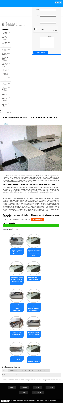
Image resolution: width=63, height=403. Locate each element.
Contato (24, 392)
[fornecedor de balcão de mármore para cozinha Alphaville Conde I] (33, 240)
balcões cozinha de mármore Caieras (33, 278)
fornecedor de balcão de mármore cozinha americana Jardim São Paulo (17, 280)
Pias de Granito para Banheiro (6, 89)
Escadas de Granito (6, 70)
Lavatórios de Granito (5, 74)
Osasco (34, 370)
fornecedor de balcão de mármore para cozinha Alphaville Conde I (34, 252)
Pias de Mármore (6, 94)
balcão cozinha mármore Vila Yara (17, 358)
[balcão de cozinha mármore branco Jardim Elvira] (16, 240)
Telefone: (53, 21)
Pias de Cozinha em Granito (6, 79)
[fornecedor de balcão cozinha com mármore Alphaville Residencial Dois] (33, 295)
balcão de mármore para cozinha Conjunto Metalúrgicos (16, 307)
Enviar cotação (41, 52)
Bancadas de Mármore (6, 54)
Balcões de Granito (6, 33)
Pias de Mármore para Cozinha (6, 105)
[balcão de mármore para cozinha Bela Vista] (33, 322)
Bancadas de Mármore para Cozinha (6, 65)
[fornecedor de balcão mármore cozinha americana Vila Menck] (33, 348)
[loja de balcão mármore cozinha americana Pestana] (16, 322)
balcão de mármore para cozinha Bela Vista (33, 334)
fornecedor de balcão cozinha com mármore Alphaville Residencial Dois (34, 307)
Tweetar (6, 124)
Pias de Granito (6, 84)
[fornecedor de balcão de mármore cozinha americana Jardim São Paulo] (16, 267)
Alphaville (21, 370)
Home (12, 387)
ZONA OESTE (13, 370)
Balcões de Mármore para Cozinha (6, 44)
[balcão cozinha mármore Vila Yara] (16, 348)
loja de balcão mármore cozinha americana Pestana (16, 334)
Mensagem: (51, 36)
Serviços (5, 29)
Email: (38, 15)
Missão (37, 387)
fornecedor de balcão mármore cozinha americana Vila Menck (34, 359)
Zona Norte (47, 370)
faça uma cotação (37, 219)
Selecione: (5, 370)
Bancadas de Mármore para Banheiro (6, 59)
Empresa (24, 387)
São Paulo (40, 370)
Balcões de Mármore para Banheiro (6, 38)
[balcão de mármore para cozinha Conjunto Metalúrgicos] (16, 295)
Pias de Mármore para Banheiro (6, 99)
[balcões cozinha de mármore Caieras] (33, 267)
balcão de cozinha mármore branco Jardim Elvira (17, 251)
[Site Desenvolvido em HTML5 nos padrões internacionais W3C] (5, 401)
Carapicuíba (28, 370)
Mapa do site (37, 392)
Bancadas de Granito (6, 50)
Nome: (38, 9)
